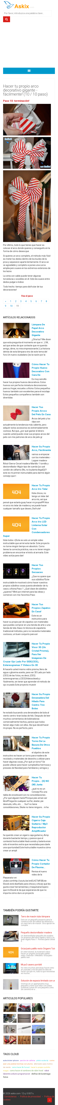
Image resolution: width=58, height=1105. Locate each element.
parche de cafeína (27, 1061)
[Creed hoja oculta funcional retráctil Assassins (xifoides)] (24, 1029)
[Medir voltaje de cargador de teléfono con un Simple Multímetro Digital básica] (10, 1040)
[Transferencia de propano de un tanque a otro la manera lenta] (10, 1018)
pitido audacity (42, 1061)
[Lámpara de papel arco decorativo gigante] (16, 331)
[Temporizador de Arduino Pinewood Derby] (10, 1007)
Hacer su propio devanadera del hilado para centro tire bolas (41, 701)
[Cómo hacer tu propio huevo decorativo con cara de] (16, 371)
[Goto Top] (49, 1100)
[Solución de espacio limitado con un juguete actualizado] (11, 984)
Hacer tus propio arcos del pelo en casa (41, 411)
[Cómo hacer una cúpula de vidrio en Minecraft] (38, 1029)
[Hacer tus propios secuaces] (16, 571)
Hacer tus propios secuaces (37, 569)
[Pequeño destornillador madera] (11, 936)
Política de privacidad (30, 1096)
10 (11, 306)
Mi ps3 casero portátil (31, 964)
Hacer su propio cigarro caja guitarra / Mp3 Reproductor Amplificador (41, 823)
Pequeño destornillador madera (36, 932)
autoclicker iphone (11, 1061)
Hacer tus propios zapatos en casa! (41, 608)
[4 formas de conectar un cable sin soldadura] (24, 1040)
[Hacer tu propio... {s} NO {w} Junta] (16, 784)
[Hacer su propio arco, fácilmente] (16, 453)
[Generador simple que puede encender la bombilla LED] (38, 1040)
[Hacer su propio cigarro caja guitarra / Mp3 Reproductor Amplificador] (16, 823)
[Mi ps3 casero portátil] (11, 968)
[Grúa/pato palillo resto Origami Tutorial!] (11, 952)
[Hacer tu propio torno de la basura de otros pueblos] (16, 744)
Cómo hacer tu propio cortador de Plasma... (41, 864)
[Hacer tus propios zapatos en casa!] (16, 611)
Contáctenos (10, 1096)
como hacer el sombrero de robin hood (26, 1071)
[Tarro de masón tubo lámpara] (11, 920)
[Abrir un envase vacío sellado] (38, 1018)
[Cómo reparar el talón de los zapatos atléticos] (38, 1007)
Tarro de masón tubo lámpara (35, 916)
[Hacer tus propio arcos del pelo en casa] (16, 414)
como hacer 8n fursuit (21, 1067)
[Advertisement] (29, 46)
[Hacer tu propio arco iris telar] (16, 492)
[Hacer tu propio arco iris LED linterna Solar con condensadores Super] (16, 525)
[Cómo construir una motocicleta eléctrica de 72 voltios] (24, 1007)
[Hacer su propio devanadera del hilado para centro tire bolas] (16, 701)
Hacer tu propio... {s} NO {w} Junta (40, 781)
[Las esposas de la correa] (24, 1018)
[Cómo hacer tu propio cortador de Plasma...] (16, 867)
